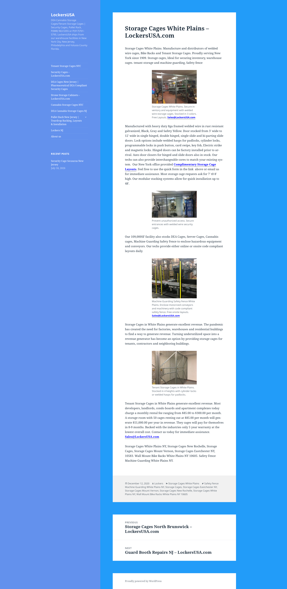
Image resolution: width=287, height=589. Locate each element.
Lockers (158, 483)
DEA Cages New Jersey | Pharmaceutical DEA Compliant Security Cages (69, 85)
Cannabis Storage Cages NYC (67, 104)
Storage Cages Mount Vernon (142, 490)
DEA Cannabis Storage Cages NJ (69, 111)
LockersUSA (63, 14)
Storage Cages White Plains (183, 483)
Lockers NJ (57, 130)
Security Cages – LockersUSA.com (60, 73)
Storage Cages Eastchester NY (200, 487)
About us (56, 136)
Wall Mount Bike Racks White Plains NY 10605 (162, 494)
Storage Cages (173, 487)
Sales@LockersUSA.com (181, 117)
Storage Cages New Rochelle (176, 490)
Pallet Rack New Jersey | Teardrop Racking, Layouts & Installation (66, 120)
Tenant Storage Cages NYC (66, 66)
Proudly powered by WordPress (143, 581)
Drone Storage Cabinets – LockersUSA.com (65, 96)
